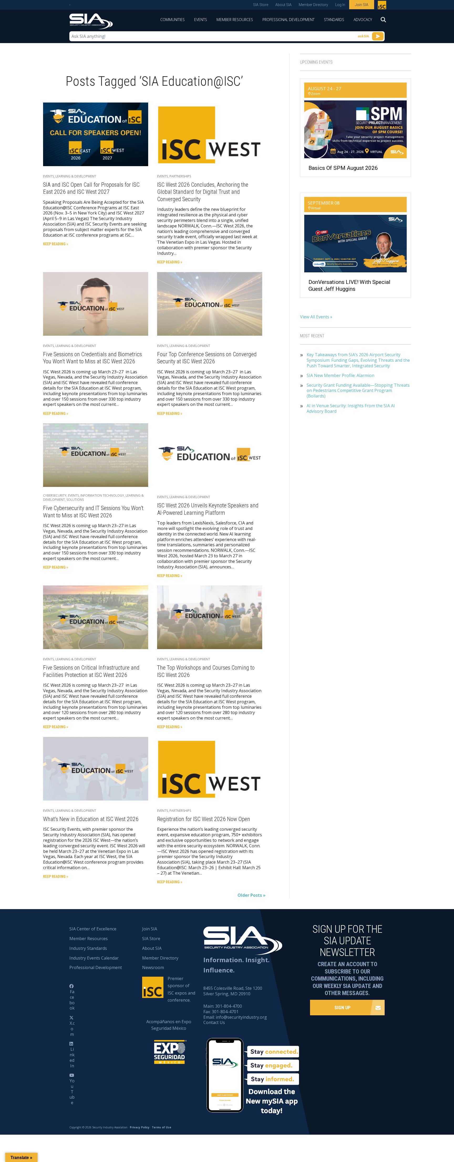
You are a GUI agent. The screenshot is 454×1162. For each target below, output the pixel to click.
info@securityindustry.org (241, 1017)
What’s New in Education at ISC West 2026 (90, 819)
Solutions (75, 499)
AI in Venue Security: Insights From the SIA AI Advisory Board (351, 408)
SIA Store (260, 5)
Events (200, 19)
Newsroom (153, 967)
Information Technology (102, 495)
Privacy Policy (139, 1127)
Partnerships (180, 176)
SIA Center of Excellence (92, 929)
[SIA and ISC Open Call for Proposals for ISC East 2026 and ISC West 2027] (95, 134)
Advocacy (363, 19)
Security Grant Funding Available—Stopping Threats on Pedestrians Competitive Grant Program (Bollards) (358, 391)
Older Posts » (252, 895)
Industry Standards (88, 948)
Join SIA (361, 5)
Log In (340, 5)
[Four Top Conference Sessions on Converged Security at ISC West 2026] (209, 303)
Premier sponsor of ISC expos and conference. (181, 989)
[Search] (381, 21)
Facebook (72, 1000)
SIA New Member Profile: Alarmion (340, 375)
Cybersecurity (54, 495)
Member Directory (313, 5)
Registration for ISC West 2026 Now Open (203, 819)
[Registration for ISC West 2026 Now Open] (209, 768)
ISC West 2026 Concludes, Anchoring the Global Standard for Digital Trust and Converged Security (202, 191)
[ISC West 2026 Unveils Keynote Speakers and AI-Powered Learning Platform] (209, 454)
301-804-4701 (225, 1012)
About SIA (283, 5)
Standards (334, 19)
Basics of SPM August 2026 (343, 168)
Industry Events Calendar (94, 958)
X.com (72, 1028)
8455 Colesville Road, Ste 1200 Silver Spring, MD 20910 (232, 991)
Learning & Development (75, 176)
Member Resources (234, 19)
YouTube (72, 1091)
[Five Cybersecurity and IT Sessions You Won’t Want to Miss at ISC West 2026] (95, 454)
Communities (172, 19)
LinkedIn (72, 1057)
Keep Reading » (55, 244)
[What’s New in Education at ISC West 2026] (95, 768)
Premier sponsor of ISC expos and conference (382, 6)
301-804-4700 (228, 1006)
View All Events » (316, 317)
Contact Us (214, 1022)
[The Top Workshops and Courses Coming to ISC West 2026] (209, 617)
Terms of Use (161, 1127)
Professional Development (288, 19)
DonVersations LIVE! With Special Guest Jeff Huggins (349, 285)
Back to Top (427, 1132)
